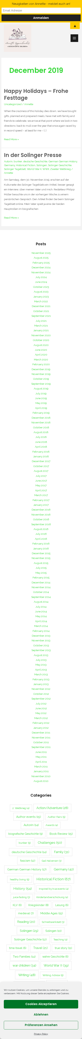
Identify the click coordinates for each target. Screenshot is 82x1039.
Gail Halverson (52, 860)
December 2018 (41, 417)
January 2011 (41, 771)
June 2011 (41, 752)
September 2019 (41, 383)
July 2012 (41, 703)
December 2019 (41, 369)
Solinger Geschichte (60, 165)
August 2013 (41, 655)
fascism (27, 860)
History (22, 888)
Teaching (60, 939)
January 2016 (41, 548)
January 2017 (41, 504)
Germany (9, 165)
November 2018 (41, 422)
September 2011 (41, 747)
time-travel (17, 948)
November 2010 (41, 776)
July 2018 (41, 436)
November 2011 (41, 737)
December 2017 (41, 461)
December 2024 (41, 267)
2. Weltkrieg (21, 808)
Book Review (61, 834)
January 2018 (41, 456)
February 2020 (41, 364)
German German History (62, 161)
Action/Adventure (52, 808)
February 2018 (41, 451)
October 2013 (41, 645)
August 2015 (41, 563)
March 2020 (41, 359)
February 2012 (41, 722)
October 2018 (41, 427)
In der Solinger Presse (33, 155)
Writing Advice (53, 975)
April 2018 (41, 446)
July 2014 (41, 606)
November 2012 (41, 688)
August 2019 (41, 388)
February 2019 (41, 412)
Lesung (61, 905)
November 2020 (41, 335)
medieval (26, 913)
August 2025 (41, 257)
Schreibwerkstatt (53, 922)
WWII (46, 168)
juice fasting (21, 897)
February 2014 (41, 630)
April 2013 (41, 669)
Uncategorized (13, 104)
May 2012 (41, 713)
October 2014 (41, 591)
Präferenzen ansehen (41, 1025)
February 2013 (41, 679)
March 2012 (41, 718)
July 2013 (41, 659)
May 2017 (41, 485)
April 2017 (41, 490)
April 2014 (41, 621)
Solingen (41, 165)
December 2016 (41, 509)
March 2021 (41, 325)
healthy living (19, 879)
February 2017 (41, 500)
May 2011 (41, 756)
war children (24, 965)
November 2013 (41, 640)
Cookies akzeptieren (41, 1004)
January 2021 (41, 330)
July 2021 (41, 320)
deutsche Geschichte (35, 161)
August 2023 (41, 291)
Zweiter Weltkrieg (60, 168)
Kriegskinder (38, 905)
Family (61, 852)
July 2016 (41, 533)
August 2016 (41, 529)
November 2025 (41, 252)
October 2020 (41, 340)
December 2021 (41, 306)
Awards (52, 825)
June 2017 (41, 480)
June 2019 (41, 398)
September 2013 (41, 650)
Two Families (24, 956)
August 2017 (41, 470)
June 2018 (41, 441)
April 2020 (41, 354)
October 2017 (41, 466)
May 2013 (41, 664)
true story (63, 948)
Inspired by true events (54, 888)
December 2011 (41, 732)
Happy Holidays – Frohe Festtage (36, 94)
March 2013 (41, 674)
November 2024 (41, 272)
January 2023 (41, 296)
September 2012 (41, 698)
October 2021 (41, 311)
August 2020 (41, 345)
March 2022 (41, 301)
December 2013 (41, 635)
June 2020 (41, 349)
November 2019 (41, 374)
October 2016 (41, 519)
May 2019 (41, 403)
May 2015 (41, 572)
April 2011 (41, 761)
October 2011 (41, 742)
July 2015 (41, 567)
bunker (18, 161)
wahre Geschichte (55, 956)
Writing (26, 975)
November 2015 (41, 558)
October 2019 (41, 378)
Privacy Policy (41, 1034)
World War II (34, 168)
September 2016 (41, 524)
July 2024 (41, 277)
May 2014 (41, 616)
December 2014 (41, 582)
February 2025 (41, 262)
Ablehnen (41, 1014)
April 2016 (41, 538)
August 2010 (41, 780)
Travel (40, 948)
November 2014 (41, 587)
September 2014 (41, 596)
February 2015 (41, 577)
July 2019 (41, 393)
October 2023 (41, 286)
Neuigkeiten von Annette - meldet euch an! (41, 4)
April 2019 (41, 407)
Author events (28, 817)
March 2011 (41, 766)
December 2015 (41, 553)
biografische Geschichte (25, 833)
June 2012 (41, 708)
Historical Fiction (25, 165)
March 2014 (41, 625)
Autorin (8, 161)
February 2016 (41, 543)
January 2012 (41, 727)
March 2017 (41, 495)
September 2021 (41, 315)
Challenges (50, 842)
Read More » (11, 139)
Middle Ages (51, 913)
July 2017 (41, 475)
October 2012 (41, 693)
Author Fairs (56, 816)
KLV (17, 905)
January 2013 (41, 684)
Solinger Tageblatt (15, 168)
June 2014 (41, 611)
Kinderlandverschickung (52, 897)
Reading (26, 922)
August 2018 (41, 432)
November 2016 (41, 514)
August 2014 (41, 601)
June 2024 (41, 281)
